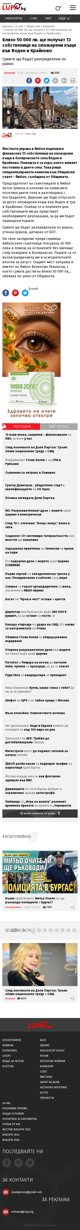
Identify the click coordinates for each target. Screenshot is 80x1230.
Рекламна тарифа (14, 1108)
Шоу (43, 1040)
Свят (48, 18)
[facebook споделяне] (29, 80)
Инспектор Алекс (52, 1050)
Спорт (6, 1056)
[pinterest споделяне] (38, 80)
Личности (47, 1098)
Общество (33, 26)
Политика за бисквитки (19, 1119)
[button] (10, 930)
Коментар (47, 1066)
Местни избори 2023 (16, 1129)
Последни (22, 426)
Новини (49, 26)
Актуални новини (52, 1061)
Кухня (44, 1056)
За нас (6, 1103)
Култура (8, 1066)
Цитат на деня (49, 1082)
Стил (43, 1071)
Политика (9, 1050)
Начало (7, 26)
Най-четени (59, 426)
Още (62, 18)
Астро (44, 1092)
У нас (33, 18)
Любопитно (13, 18)
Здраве (45, 1045)
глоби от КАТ (11, 1124)
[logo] (14, 7)
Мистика (46, 1077)
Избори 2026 (11, 1140)
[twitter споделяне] (47, 80)
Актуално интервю (53, 1087)
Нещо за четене (13, 1061)
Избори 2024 (11, 1134)
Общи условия (13, 1113)
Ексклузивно (13, 907)
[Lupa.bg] (7, 137)
